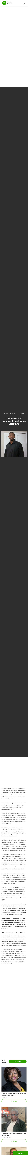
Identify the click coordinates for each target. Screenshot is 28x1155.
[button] (24, 4)
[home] (7, 3)
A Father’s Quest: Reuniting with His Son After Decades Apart (13, 1134)
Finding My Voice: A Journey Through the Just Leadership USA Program (13, 1094)
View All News (18, 1061)
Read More (14, 1101)
